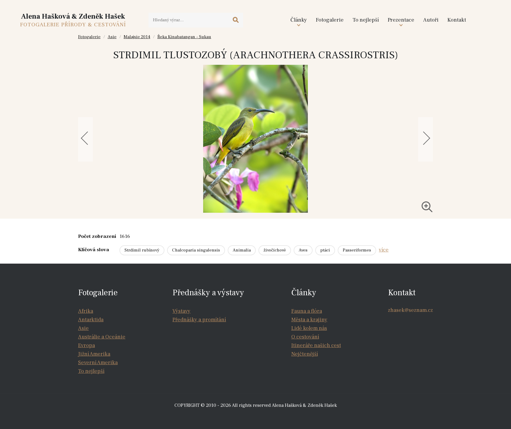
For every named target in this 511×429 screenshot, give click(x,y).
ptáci (325, 250)
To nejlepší (365, 20)
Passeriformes (357, 250)
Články (298, 20)
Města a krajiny (309, 319)
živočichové (274, 250)
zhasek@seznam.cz (410, 310)
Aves (303, 250)
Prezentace (401, 20)
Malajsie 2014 (137, 37)
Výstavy (181, 311)
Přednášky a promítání (199, 319)
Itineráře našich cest (316, 345)
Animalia (242, 250)
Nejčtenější (304, 354)
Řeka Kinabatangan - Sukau (184, 37)
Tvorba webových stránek (257, 417)
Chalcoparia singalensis (196, 250)
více (384, 249)
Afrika (85, 311)
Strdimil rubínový (141, 250)
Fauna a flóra (306, 311)
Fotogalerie (330, 20)
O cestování (305, 336)
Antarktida (91, 319)
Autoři (431, 20)
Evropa (86, 345)
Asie (112, 37)
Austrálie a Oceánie (101, 336)
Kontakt (456, 20)
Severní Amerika (98, 362)
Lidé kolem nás (309, 328)
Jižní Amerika (94, 354)
